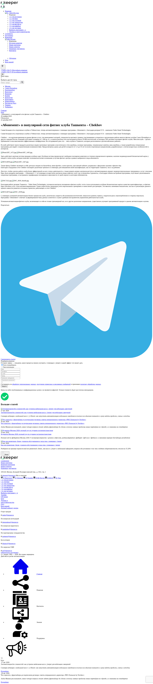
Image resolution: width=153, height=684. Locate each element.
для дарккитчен (7, 485)
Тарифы (4, 495)
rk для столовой (15, 20)
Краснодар (9, 97)
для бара (5, 482)
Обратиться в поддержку (10, 552)
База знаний (9, 62)
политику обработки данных (90, 384)
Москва (7, 86)
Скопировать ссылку (8, 359)
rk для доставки (15, 28)
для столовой (7, 483)
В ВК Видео (40, 478)
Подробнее (5, 671)
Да (2, 74)
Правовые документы (17, 49)
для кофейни (6, 489)
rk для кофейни (15, 26)
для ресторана (7, 480)
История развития (15, 43)
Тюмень (8, 105)
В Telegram (19, 478)
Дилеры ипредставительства (7, 501)
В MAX (50, 478)
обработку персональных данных (24, 384)
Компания (8, 37)
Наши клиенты (14, 47)
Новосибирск (10, 101)
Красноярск (9, 99)
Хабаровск (9, 107)
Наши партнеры (15, 45)
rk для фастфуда (15, 24)
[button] (24, 590)
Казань (7, 96)
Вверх (6, 454)
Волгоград (8, 92)
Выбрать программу (17, 30)
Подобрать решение (8, 380)
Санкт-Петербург (11, 88)
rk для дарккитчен (16, 22)
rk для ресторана (15, 17)
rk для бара (13, 19)
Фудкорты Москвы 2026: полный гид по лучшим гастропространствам (26, 434)
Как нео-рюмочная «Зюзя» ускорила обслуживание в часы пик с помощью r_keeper (30, 445)
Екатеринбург (10, 90)
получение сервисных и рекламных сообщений (54, 384)
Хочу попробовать (10, 365)
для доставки (7, 491)
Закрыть (4, 386)
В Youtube (29, 478)
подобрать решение (20, 70)
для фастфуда (7, 487)
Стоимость (9, 34)
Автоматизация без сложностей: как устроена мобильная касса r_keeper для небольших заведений (35, 412)
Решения (8, 11)
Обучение (12, 58)
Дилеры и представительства (19, 32)
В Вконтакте (8, 478)
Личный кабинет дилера (9, 508)
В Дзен (58, 478)
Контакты (12, 50)
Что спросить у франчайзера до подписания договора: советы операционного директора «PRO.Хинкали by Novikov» (42, 423)
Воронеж (8, 94)
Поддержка (9, 35)
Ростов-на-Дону (10, 103)
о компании (5, 461)
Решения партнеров (8, 465)
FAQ (2, 504)
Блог (6, 60)
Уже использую (8, 367)
